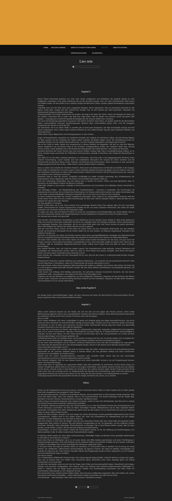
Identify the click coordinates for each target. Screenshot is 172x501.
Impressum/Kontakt (79, 53)
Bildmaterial (97, 53)
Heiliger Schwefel (58, 47)
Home (46, 47)
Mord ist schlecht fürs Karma (83, 47)
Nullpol (104, 47)
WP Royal (49, 497)
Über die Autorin (120, 47)
